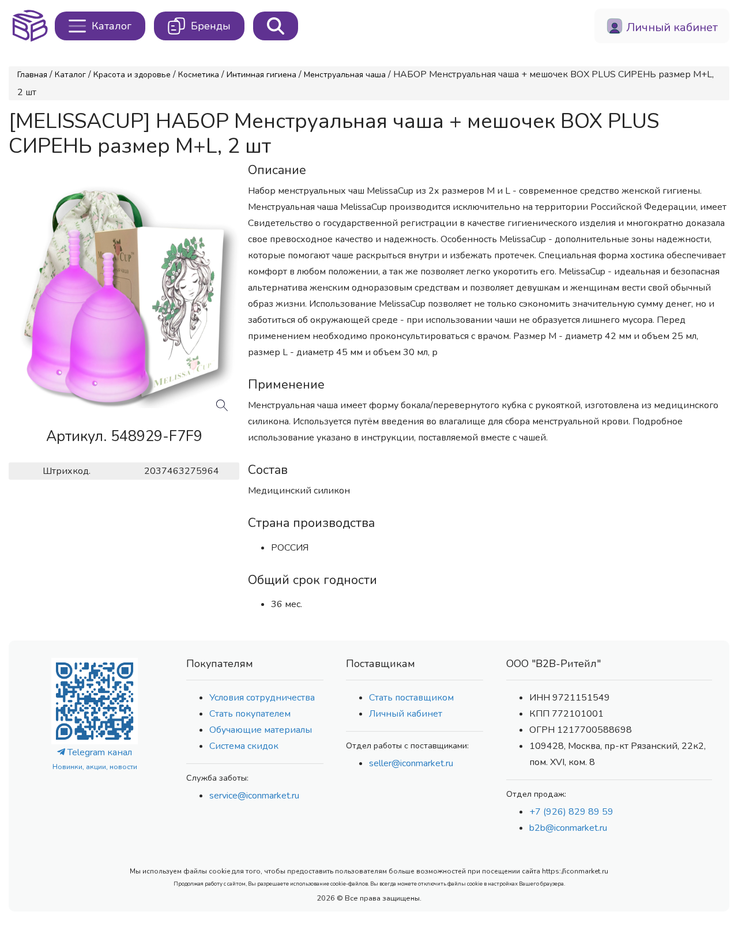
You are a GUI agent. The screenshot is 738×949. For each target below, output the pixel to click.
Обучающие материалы (260, 730)
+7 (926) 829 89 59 (571, 811)
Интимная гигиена (261, 74)
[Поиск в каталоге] (275, 26)
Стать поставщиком (411, 697)
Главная (32, 74)
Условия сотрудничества (262, 697)
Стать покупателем (250, 713)
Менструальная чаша (345, 74)
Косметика (198, 74)
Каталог (70, 74)
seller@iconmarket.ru (411, 763)
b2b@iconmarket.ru (568, 828)
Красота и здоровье (132, 74)
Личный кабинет (405, 713)
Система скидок (243, 746)
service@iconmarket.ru (254, 795)
